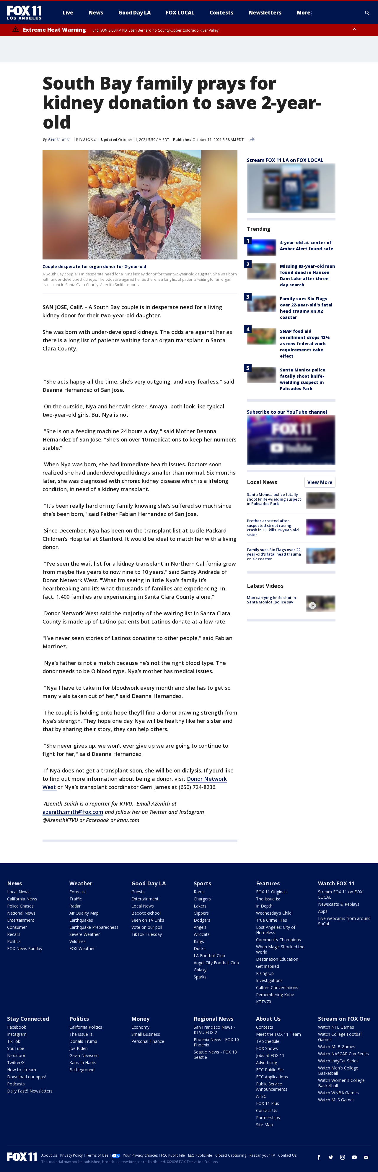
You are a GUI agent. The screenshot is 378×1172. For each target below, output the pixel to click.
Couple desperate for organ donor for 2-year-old (94, 266)
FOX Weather (82, 948)
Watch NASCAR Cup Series (343, 1053)
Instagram (17, 1034)
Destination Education (277, 959)
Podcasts (16, 1084)
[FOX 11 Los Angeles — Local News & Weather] (26, 13)
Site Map (264, 1124)
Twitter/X (16, 1062)
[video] (320, 603)
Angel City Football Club (216, 962)
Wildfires (77, 941)
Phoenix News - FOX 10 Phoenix (216, 1042)
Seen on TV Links (147, 920)
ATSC (261, 1096)
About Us (268, 1018)
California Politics (85, 1027)
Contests (264, 1027)
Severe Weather (84, 934)
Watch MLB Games (336, 1046)
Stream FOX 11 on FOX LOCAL (340, 894)
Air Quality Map (84, 913)
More (303, 12)
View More (320, 482)
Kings (199, 941)
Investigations (269, 980)
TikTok (13, 1041)
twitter (330, 1157)
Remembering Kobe (275, 994)
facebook (319, 1157)
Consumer (17, 927)
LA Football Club (209, 955)
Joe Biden (78, 1048)
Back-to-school (146, 913)
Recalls (13, 934)
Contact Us (266, 1110)
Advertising (266, 1062)
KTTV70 (263, 1001)
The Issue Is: (268, 899)
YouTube (15, 1048)
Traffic (75, 899)
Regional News (213, 1018)
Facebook (16, 1027)
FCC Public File (270, 1069)
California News (22, 899)
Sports (202, 883)
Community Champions (278, 939)
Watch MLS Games (336, 1100)
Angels (200, 927)
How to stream (21, 1069)
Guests (138, 892)
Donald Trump (83, 1041)
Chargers (202, 899)
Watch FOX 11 (336, 883)
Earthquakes (81, 920)
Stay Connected (28, 1018)
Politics (14, 941)
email (366, 1157)
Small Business (145, 1034)
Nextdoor (16, 1055)
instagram (342, 1157)
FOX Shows (267, 1048)
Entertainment (20, 920)
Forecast (77, 892)
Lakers (200, 906)
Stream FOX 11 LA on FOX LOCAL (285, 160)
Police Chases (20, 906)
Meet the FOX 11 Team (278, 1034)
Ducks (200, 948)
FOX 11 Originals (272, 892)
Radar (75, 906)
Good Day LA (148, 883)
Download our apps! (26, 1077)
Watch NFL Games (336, 1027)
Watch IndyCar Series (338, 1061)
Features (268, 883)
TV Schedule (267, 1041)
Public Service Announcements (271, 1086)
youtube (354, 1157)
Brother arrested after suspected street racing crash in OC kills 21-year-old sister (273, 527)
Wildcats (202, 934)
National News (21, 913)
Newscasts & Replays (338, 904)
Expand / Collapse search (367, 12)
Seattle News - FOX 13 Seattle (215, 1054)
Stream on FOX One (344, 1018)
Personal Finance (147, 1041)
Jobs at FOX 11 (270, 1055)
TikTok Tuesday (146, 934)
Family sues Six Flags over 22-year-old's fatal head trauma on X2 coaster (274, 554)
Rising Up (265, 973)
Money (140, 1018)
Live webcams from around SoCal (344, 920)
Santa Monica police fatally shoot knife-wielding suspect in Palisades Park (274, 499)
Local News (262, 482)
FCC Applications (272, 1077)
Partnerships (268, 1117)
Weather (80, 883)
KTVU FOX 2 (86, 139)
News (14, 883)
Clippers (201, 913)
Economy (140, 1027)
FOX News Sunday (24, 948)
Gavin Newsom (84, 1055)
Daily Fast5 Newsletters (30, 1091)
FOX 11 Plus (267, 1103)
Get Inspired (267, 966)
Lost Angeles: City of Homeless (275, 929)
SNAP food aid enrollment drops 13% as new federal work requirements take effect (305, 343)
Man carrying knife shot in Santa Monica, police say (271, 600)
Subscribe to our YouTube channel (287, 412)
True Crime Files (271, 920)
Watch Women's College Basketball (341, 1082)
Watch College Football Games (340, 1036)
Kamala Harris (82, 1062)
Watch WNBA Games (338, 1092)
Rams (199, 892)
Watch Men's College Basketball (338, 1070)
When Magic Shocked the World (280, 949)
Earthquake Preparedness (93, 927)
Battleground (81, 1069)
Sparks (200, 977)
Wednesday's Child (273, 913)
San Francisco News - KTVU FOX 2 (214, 1029)
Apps (323, 911)
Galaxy (200, 970)
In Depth (264, 906)
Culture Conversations (277, 987)
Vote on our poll (146, 927)
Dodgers (202, 920)
